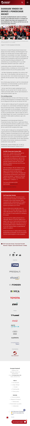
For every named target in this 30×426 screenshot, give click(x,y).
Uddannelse (16, 406)
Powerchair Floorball (20, 243)
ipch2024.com (14, 184)
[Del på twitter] (16, 255)
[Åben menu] (27, 2)
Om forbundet (15, 382)
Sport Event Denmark (18, 245)
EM (4, 243)
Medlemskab (16, 401)
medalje (25, 245)
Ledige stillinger (15, 384)
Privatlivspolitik (15, 389)
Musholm (5, 245)
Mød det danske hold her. (10, 187)
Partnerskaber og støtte (15, 403)
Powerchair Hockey (9, 243)
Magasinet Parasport (16, 399)
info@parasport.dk (16, 375)
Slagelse (10, 245)
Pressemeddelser (16, 397)
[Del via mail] (20, 255)
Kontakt (16, 387)
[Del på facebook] (10, 255)
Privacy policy (16, 391)
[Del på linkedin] (13, 255)
